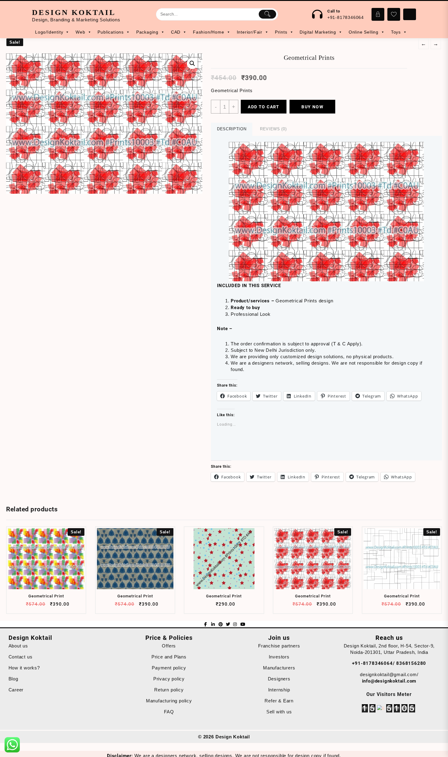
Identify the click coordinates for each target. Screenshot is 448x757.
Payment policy (169, 667)
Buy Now (312, 106)
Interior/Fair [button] (249, 32)
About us (18, 645)
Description (231, 129)
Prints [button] (281, 32)
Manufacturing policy (169, 700)
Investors (279, 656)
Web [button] (80, 32)
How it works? (24, 667)
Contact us (21, 656)
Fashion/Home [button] (208, 32)
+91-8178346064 (345, 17)
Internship (279, 689)
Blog (13, 678)
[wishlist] (57, 606)
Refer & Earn (279, 700)
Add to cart (263, 106)
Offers (169, 645)
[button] (326, 211)
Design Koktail (74, 12)
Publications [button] (111, 32)
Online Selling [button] (364, 32)
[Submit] (267, 14)
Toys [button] (396, 32)
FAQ (169, 711)
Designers (279, 678)
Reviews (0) (273, 129)
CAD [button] (175, 32)
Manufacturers (279, 667)
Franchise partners (279, 645)
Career (16, 689)
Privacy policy (169, 678)
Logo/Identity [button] (49, 32)
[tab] (231, 129)
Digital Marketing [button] (318, 32)
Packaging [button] (147, 32)
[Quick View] (45, 606)
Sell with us (279, 711)
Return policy (168, 689)
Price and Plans (169, 656)
